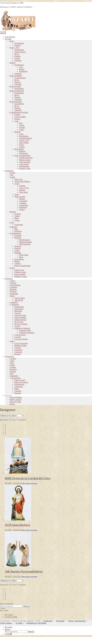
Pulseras (17, 248)
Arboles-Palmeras (26, 158)
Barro (12, 41)
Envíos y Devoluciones (77, 621)
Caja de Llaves (20, 335)
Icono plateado (20, 274)
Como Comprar (6, 623)
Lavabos (17, 337)
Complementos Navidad (19, 112)
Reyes (16, 54)
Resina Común (15, 86)
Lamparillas (23, 205)
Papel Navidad (24, 162)
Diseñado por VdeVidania (36, 623)
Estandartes (14, 376)
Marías (17, 261)
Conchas (17, 348)
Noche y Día (24, 140)
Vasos (16, 194)
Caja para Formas (21, 339)
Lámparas (13, 227)
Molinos (22, 151)
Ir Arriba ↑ (20, 623)
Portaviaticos (19, 307)
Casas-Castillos (20, 117)
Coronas (17, 313)
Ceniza (17, 220)
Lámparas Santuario (26, 333)
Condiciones (47, 621)
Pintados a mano (20, 276)
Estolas (12, 365)
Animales (18, 61)
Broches (17, 354)
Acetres (17, 326)
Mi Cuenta (9, 615)
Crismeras (18, 352)
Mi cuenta (8, 627)
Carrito (8, 634)
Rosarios (17, 238)
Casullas (13, 358)
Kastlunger (23, 71)
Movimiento (23, 136)
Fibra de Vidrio (15, 402)
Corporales (18, 387)
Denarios (17, 246)
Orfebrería (9, 279)
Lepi (21, 67)
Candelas (22, 203)
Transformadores (25, 138)
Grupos (17, 58)
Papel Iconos (19, 270)
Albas (12, 363)
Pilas (16, 229)
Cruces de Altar (20, 315)
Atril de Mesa (19, 298)
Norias (21, 125)
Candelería (14, 302)
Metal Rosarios (25, 244)
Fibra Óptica (24, 143)
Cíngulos (17, 391)
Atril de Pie (18, 300)
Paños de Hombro (21, 382)
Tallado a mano (20, 272)
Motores (17, 132)
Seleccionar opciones (29, 483)
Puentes (17, 119)
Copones (13, 283)
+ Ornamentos (15, 378)
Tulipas (22, 209)
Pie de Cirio (18, 322)
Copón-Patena (15, 285)
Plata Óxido (23, 255)
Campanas (18, 350)
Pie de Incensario (20, 324)
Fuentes (22, 127)
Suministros (9, 171)
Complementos (15, 233)
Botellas (22, 186)
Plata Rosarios (24, 240)
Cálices (12, 281)
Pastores (17, 45)
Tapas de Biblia (20, 317)
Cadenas (17, 263)
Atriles (12, 296)
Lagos (21, 130)
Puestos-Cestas (24, 168)
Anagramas (18, 225)
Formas (12, 173)
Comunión (23, 201)
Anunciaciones (20, 52)
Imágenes (8, 395)
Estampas (18, 235)
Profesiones (23, 153)
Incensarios (14, 294)
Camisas (13, 367)
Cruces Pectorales (21, 343)
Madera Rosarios (25, 242)
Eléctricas (18, 231)
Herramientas (24, 166)
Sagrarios (13, 289)
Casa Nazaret (10, 37)
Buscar (26, 606)
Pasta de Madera (16, 76)
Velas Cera (18, 179)
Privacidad (60, 621)
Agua (16, 121)
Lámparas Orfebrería (22, 328)
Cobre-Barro (24, 164)
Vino (11, 175)
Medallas (17, 253)
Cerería (12, 177)
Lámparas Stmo (25, 330)
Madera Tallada (15, 400)
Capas (12, 361)
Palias (16, 389)
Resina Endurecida (17, 91)
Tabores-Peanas (20, 320)
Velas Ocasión (19, 197)
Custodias (13, 287)
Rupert (21, 69)
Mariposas (23, 207)
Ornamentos (9, 356)
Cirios (12, 222)
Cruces (17, 251)
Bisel (21, 257)
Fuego (21, 145)
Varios (12, 341)
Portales (17, 114)
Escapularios (19, 259)
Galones (13, 371)
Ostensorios (18, 309)
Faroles (22, 147)
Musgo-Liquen (24, 160)
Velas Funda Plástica (22, 181)
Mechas (22, 190)
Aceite (16, 184)
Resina (12, 404)
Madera (12, 63)
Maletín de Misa (20, 346)
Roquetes (13, 369)
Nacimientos (19, 43)
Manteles (17, 393)
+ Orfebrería (14, 305)
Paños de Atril (19, 380)
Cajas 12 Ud (24, 188)
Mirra (16, 218)
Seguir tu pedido (11, 617)
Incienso (13, 212)
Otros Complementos (22, 156)
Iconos (12, 268)
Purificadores (19, 384)
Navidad (8, 39)
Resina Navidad (16, 102)
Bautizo (22, 199)
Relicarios (18, 311)
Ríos (21, 123)
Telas (12, 374)
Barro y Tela (14, 48)
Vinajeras (13, 292)
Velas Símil (23, 192)
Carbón (17, 216)
